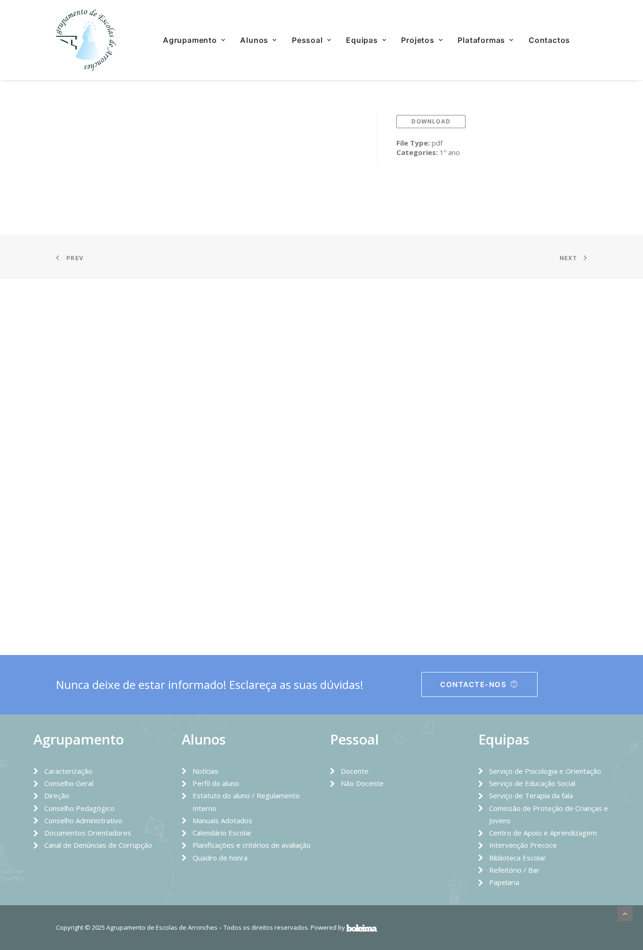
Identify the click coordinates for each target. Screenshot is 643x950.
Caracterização (68, 771)
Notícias (205, 771)
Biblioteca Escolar (517, 857)
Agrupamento (190, 40)
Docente (355, 771)
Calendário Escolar (222, 832)
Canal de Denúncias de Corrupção (98, 845)
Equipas (362, 40)
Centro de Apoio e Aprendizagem (543, 832)
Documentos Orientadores (87, 832)
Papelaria (504, 882)
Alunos (254, 40)
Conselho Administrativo (83, 820)
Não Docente (362, 783)
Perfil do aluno (216, 783)
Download (430, 121)
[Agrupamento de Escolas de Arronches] (86, 40)
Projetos (417, 40)
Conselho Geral (68, 783)
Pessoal (307, 40)
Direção (56, 795)
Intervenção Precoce (523, 845)
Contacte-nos (473, 684)
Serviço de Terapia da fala (531, 795)
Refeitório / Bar (514, 870)
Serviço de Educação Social (532, 783)
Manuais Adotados (222, 820)
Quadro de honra (220, 857)
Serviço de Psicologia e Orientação (545, 771)
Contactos (549, 40)
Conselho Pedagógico (79, 808)
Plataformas (481, 40)
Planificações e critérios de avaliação (252, 845)
